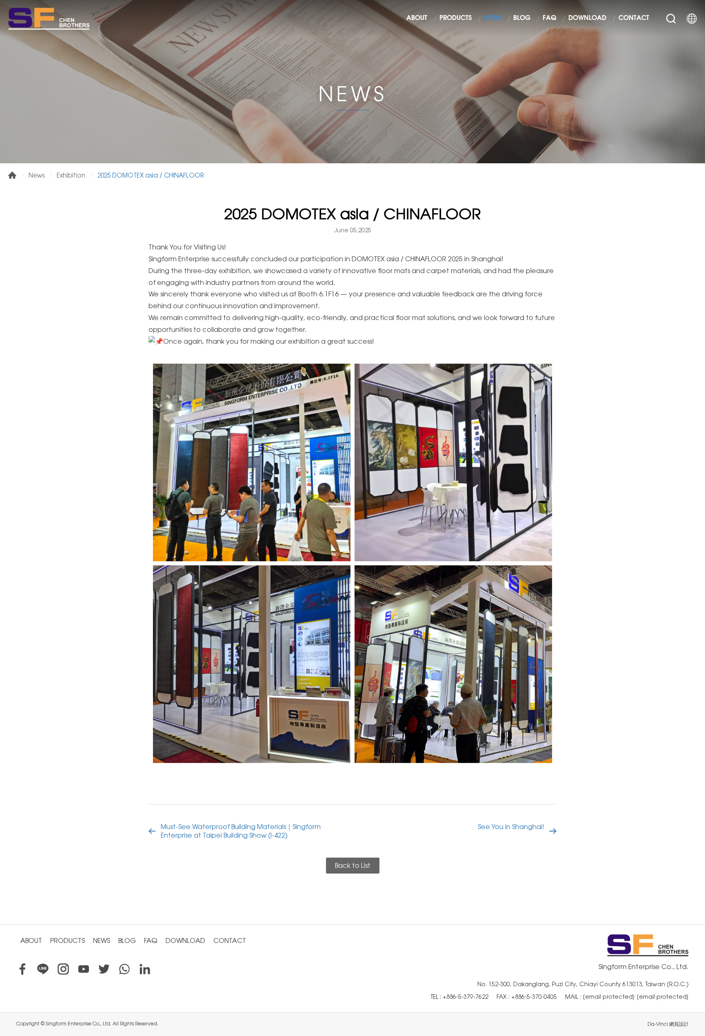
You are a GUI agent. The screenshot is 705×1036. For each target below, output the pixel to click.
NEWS (492, 18)
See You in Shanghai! (511, 827)
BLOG (521, 18)
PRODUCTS (455, 18)
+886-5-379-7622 (465, 997)
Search (670, 18)
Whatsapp (124, 969)
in (145, 969)
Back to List (352, 865)
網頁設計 (679, 1024)
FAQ (549, 18)
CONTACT (634, 18)
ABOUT (416, 18)
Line (43, 969)
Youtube (84, 969)
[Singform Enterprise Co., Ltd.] (49, 18)
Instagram (63, 969)
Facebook (22, 969)
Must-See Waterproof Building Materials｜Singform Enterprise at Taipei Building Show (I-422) (241, 831)
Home (12, 175)
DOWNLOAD (587, 18)
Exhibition (71, 175)
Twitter (104, 969)
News (36, 175)
